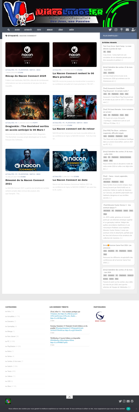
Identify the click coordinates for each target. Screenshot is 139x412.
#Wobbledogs (55, 340)
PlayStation (23, 70)
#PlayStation (64, 340)
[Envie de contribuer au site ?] (133, 30)
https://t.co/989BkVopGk (59, 342)
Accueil (17, 30)
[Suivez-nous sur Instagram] (115, 30)
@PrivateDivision (56, 316)
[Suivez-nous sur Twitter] (110, 30)
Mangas (50, 30)
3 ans (52, 320)
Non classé (107, 182)
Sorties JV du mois (125, 157)
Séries (60, 30)
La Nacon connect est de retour (74, 129)
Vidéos (71, 30)
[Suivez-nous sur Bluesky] (121, 30)
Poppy (35, 123)
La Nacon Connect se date (70, 180)
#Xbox (71, 340)
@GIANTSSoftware (57, 330)
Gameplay (10, 326)
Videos (9, 376)
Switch (32, 70)
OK (128, 409)
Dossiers (10, 321)
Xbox (38, 70)
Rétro (9, 351)
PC (16, 70)
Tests (39, 30)
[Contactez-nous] (127, 30)
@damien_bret (55, 314)
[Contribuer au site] (132, 401)
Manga (9, 331)
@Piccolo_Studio (69, 316)
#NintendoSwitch (77, 328)
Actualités (28, 30)
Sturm (20, 72)
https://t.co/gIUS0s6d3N (73, 330)
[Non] (136, 409)
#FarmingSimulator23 (63, 328)
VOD (9, 381)
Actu (105, 73)
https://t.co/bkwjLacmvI (69, 314)
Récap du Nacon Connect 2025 (25, 76)
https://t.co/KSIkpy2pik (58, 318)
